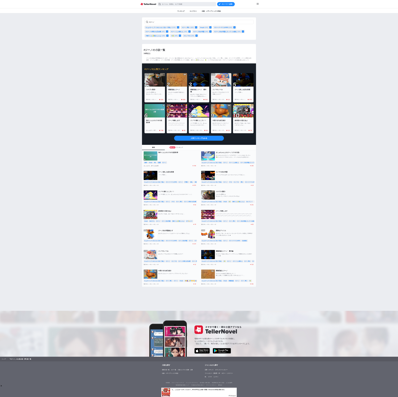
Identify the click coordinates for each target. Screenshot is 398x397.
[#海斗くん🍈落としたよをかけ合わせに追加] (167, 35)
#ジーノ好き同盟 (200, 31)
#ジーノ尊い (188, 27)
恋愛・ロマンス (209, 369)
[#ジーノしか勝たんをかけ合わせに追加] (189, 31)
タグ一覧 (173, 369)
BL (205, 377)
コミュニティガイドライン (192, 382)
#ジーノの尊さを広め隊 (155, 31)
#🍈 (174, 36)
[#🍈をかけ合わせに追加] (180, 35)
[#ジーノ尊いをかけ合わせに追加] (196, 27)
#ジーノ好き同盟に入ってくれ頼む (227, 31)
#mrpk (204, 27)
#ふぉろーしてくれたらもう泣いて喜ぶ (161, 27)
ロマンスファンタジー (221, 369)
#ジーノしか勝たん (179, 31)
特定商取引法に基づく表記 (218, 382)
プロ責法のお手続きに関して (197, 385)
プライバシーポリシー (211, 385)
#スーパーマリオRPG (223, 27)
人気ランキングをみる (199, 138)
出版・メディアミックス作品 (170, 373)
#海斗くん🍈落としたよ (155, 36)
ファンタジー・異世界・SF (212, 373)
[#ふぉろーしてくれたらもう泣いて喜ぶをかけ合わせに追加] (178, 27)
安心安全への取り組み (205, 382)
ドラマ (210, 377)
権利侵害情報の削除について (182, 385)
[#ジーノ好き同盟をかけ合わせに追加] (210, 31)
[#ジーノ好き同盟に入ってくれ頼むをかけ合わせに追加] (243, 31)
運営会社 (220, 385)
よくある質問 (229, 382)
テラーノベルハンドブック (178, 382)
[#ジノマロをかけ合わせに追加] (196, 35)
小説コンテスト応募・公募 (185, 369)
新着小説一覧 (165, 369)
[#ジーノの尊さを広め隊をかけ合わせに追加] (167, 31)
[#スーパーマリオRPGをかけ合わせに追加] (234, 27)
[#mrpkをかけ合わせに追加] (210, 27)
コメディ (215, 377)
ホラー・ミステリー (227, 373)
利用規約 (168, 382)
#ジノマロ (189, 36)
